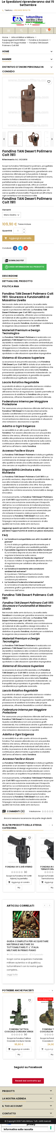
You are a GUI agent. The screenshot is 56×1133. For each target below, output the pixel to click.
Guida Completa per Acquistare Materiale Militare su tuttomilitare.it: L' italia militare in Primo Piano (27, 946)
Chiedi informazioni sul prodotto (24, 267)
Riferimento (8, 159)
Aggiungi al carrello (17, 238)
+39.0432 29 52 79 (21, 10)
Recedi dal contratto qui (28, 1080)
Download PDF (14, 260)
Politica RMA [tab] (10, 286)
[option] (28, 946)
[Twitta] (20, 248)
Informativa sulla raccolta (18, 1129)
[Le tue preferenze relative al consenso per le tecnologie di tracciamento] (51, 1128)
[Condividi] (15, 248)
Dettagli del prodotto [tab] (17, 281)
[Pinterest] (25, 248)
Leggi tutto (12, 974)
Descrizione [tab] (10, 276)
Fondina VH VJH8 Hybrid (18, 866)
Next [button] (49, 905)
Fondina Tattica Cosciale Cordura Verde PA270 (18, 1031)
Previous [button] (45, 905)
